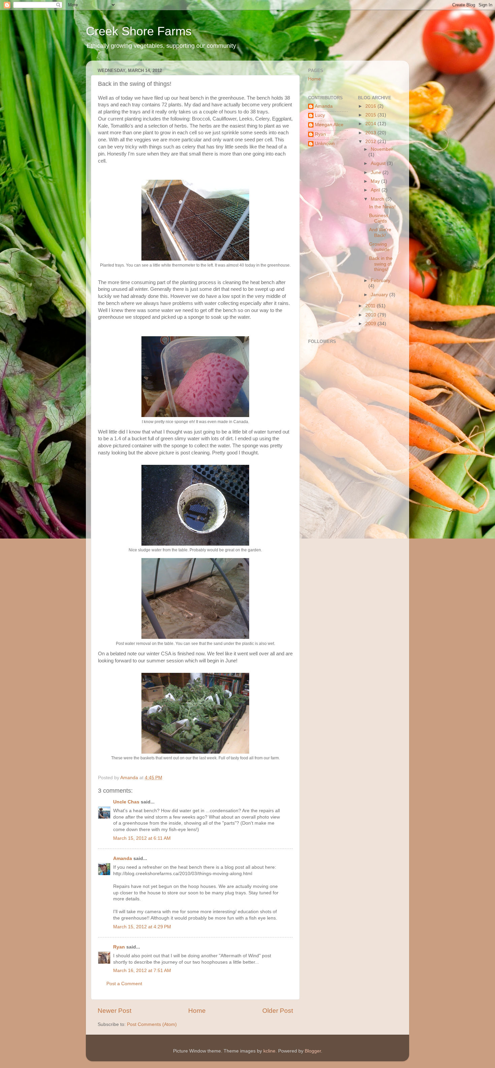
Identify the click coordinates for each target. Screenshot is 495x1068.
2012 (371, 141)
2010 (371, 314)
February (380, 280)
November (382, 149)
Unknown (325, 143)
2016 (371, 106)
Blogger (313, 1051)
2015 (371, 114)
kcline (269, 1051)
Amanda (122, 858)
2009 (371, 323)
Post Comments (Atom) (152, 1024)
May (376, 181)
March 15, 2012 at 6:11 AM (142, 838)
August (379, 163)
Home (197, 1010)
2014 (371, 123)
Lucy (320, 115)
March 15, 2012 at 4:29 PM (142, 926)
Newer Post (114, 1010)
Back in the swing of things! (381, 264)
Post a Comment (124, 983)
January (380, 294)
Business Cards (378, 218)
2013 (371, 132)
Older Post (277, 1010)
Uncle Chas (126, 801)
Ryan (119, 947)
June (377, 172)
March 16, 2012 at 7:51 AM (142, 970)
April (376, 190)
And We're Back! (380, 232)
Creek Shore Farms (139, 31)
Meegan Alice (329, 124)
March (378, 199)
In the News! (382, 206)
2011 (371, 305)
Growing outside (379, 247)
